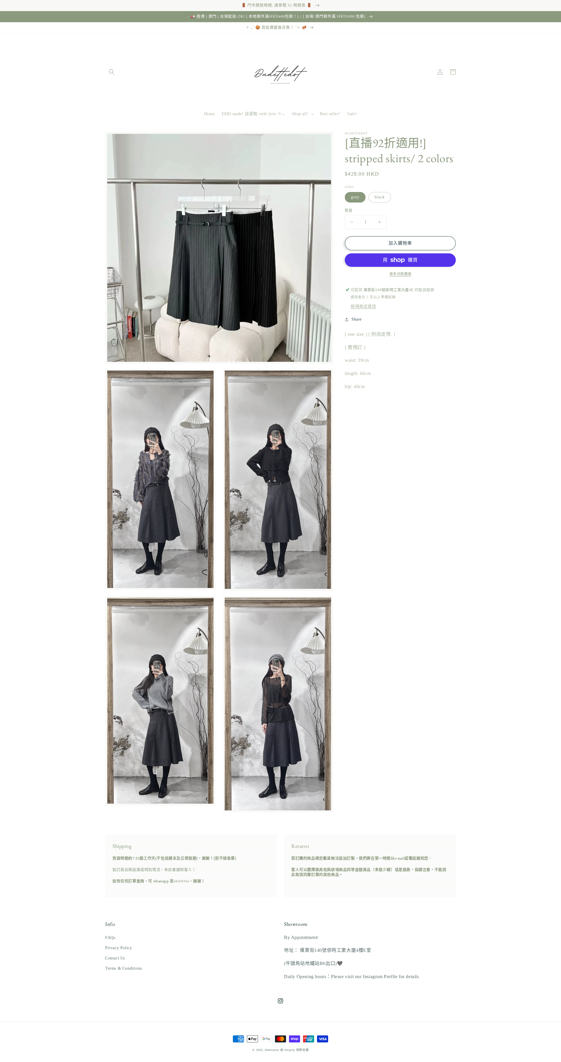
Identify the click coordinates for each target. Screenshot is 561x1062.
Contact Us (115, 958)
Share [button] (357, 319)
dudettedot (272, 1049)
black (380, 197)
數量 (349, 210)
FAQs (110, 937)
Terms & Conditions (123, 968)
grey (355, 197)
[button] (111, 71)
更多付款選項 (400, 274)
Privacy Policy (118, 948)
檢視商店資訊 (363, 306)
